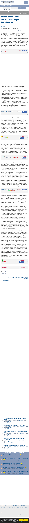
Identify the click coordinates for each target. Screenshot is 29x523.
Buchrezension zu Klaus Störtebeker (11, 463)
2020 (4, 507)
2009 (7, 509)
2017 (12, 507)
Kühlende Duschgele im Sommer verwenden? (14, 445)
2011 (2, 509)
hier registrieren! (22, 9)
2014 (20, 507)
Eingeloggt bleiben (7, 9)
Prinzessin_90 (21, 426)
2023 (22, 505)
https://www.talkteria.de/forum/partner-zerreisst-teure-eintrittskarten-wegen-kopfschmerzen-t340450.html (17, 277)
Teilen (23, 50)
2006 (15, 509)
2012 (26, 507)
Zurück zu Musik (5, 280)
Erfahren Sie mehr (24, 521)
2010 (4, 509)
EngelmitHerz (21, 468)
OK (23, 519)
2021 (2, 507)
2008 (10, 509)
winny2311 (6, 136)
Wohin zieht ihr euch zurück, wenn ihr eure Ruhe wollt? (15, 432)
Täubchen (21, 420)
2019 (7, 507)
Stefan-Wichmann (22, 464)
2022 (24, 505)
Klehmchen (10, 421)
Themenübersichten (8, 505)
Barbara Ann (4, 189)
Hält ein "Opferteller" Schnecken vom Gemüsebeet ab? (16, 471)
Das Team (4, 514)
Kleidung (8, 428)
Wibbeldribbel (4, 111)
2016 (15, 507)
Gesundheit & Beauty (11, 442)
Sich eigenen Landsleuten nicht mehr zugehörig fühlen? (15, 419)
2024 (19, 505)
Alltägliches (9, 435)
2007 (12, 509)
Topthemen (3, 505)
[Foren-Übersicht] (7, 2)
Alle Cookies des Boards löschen (13, 514)
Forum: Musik (3, 26)
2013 (23, 507)
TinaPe (19, 455)
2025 (16, 505)
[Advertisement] (14, 69)
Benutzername (6, 7)
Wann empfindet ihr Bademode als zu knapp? (14, 425)
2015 (18, 507)
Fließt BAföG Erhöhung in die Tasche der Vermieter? (15, 458)
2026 (13, 505)
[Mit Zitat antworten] (19, 50)
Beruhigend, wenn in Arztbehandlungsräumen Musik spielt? (14, 439)
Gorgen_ (19, 460)
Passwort (12, 7)
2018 (10, 507)
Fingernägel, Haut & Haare (12, 448)
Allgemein (8, 422)
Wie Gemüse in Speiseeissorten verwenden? (13, 467)
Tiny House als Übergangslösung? (11, 454)
